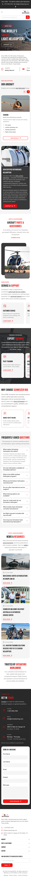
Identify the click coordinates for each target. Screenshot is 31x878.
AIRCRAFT (6, 44)
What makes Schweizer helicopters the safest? (10, 450)
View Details (14, 138)
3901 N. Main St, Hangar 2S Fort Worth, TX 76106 (15, 834)
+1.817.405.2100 (8, 4)
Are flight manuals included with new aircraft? (13, 514)
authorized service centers (16, 292)
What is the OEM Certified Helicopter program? (11, 475)
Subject (5, 777)
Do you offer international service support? (14, 488)
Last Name (6, 762)
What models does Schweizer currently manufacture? (12, 508)
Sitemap (6, 875)
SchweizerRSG (12, 871)
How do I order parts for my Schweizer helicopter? (12, 501)
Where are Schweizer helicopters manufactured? (14, 482)
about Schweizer (19, 401)
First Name (6, 754)
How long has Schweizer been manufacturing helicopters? (13, 521)
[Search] (28, 17)
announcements (8, 543)
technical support (16, 296)
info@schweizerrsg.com (22, 4)
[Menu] (2, 12)
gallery (26, 545)
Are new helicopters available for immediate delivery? (13, 469)
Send (6, 865)
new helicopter (20, 88)
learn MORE (7, 321)
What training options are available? (11, 495)
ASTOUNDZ (13, 872)
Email (5, 769)
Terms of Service (22, 875)
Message (6, 785)
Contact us (9, 206)
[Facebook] (15, 6)
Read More (6, 583)
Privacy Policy (13, 875)
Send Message (14, 801)
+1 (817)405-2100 (8, 827)
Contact (3, 701)
